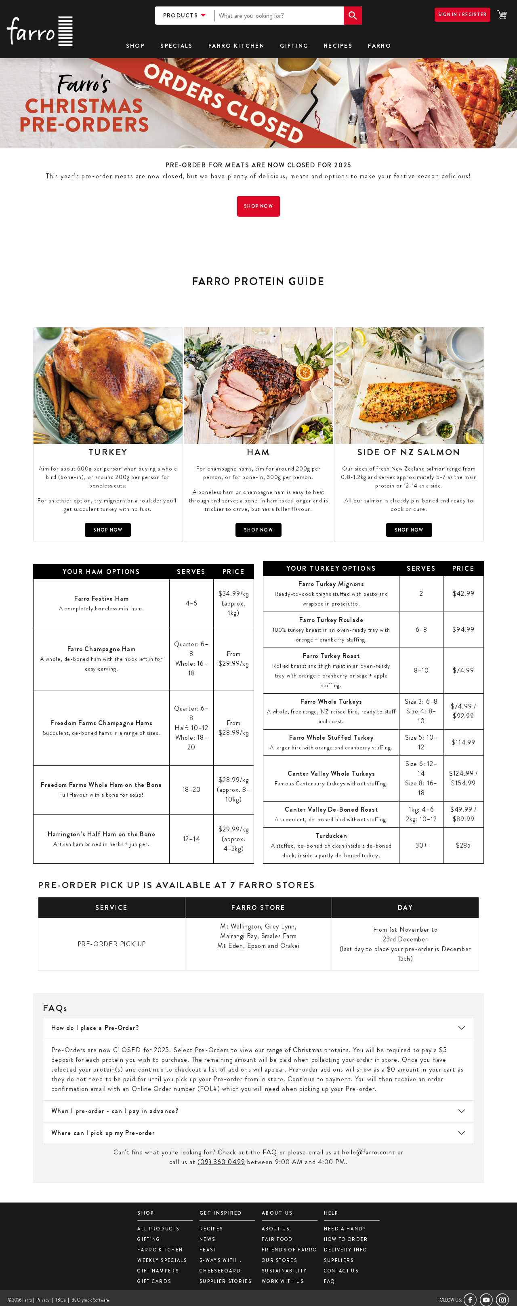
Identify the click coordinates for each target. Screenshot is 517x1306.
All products (158, 1229)
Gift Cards (154, 1281)
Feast (208, 1250)
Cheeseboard (220, 1271)
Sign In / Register (462, 14)
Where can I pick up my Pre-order (103, 1132)
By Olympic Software (90, 1300)
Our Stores (279, 1260)
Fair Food (277, 1239)
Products (180, 15)
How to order (346, 1239)
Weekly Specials (162, 1260)
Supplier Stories (226, 1281)
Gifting (294, 46)
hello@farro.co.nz (368, 1152)
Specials (176, 46)
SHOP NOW (107, 530)
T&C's (60, 1300)
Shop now (258, 206)
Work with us (283, 1281)
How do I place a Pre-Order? (95, 1027)
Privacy (42, 1300)
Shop (145, 1213)
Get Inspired (221, 1213)
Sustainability (284, 1271)
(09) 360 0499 (221, 1162)
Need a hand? (345, 1229)
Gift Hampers (158, 1271)
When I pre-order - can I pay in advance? (115, 1111)
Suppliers (339, 1260)
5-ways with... (221, 1260)
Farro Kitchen (236, 46)
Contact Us (341, 1271)
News (207, 1239)
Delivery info (346, 1250)
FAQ (270, 1152)
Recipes (338, 46)
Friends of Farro (289, 1250)
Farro (379, 46)
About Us (276, 1229)
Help (331, 1213)
